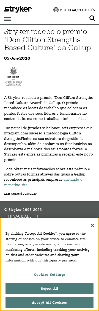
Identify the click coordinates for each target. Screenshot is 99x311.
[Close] (92, 225)
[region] (49, 264)
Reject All (49, 288)
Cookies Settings (49, 274)
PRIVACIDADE (19, 216)
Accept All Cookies (49, 302)
